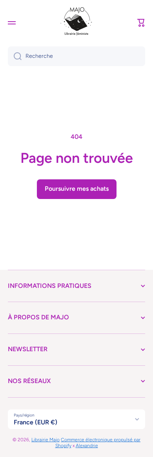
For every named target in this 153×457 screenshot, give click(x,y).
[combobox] (76, 56)
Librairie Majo (45, 439)
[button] (141, 23)
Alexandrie (87, 445)
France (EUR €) (35, 422)
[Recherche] (15, 56)
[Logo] (76, 23)
